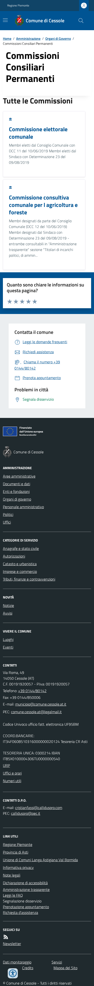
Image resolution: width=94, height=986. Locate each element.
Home (7, 38)
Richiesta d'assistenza (20, 912)
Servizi (57, 962)
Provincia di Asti (15, 852)
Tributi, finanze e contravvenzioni (29, 579)
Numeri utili (12, 781)
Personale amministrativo (23, 507)
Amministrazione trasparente (26, 889)
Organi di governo (17, 499)
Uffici (7, 522)
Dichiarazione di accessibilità (25, 883)
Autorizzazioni (14, 556)
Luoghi (8, 639)
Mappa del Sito (65, 968)
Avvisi (7, 613)
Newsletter (12, 943)
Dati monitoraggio (17, 962)
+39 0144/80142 (32, 691)
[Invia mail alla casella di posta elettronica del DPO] (38, 807)
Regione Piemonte (18, 5)
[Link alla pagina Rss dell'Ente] (6, 937)
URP (6, 765)
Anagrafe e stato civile (21, 548)
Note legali (11, 875)
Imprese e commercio (20, 571)
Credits (27, 968)
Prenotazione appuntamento (26, 907)
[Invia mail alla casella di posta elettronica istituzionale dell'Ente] (40, 704)
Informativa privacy (18, 867)
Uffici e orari (12, 773)
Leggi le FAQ (13, 895)
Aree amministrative (19, 476)
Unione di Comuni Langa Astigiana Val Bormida (40, 860)
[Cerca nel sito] (79, 20)
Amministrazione (28, 38)
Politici (8, 514)
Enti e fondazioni (16, 491)
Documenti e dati (16, 484)
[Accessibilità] (13, 973)
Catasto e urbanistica (20, 564)
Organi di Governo (58, 38)
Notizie (8, 605)
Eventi (8, 647)
